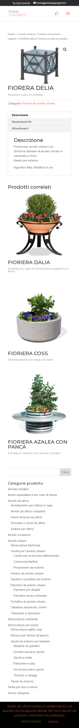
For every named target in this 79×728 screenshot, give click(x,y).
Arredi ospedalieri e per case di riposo (32, 494)
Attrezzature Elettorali (25, 545)
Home (11, 34)
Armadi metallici (18, 489)
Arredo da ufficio (18, 500)
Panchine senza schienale (30, 595)
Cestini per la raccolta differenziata (36, 555)
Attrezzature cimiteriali (23, 619)
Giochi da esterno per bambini (30, 641)
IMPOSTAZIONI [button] (31, 721)
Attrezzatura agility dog (26, 629)
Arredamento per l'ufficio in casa (31, 505)
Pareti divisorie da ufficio (26, 517)
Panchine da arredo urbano (28, 585)
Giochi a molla (23, 657)
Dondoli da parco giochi (29, 651)
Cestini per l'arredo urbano (28, 551)
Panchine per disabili (27, 589)
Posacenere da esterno (29, 567)
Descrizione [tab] (20, 115)
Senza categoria (18, 693)
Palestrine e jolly (24, 663)
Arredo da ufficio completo (28, 511)
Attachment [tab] (20, 128)
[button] (65, 49)
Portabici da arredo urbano (28, 601)
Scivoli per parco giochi (29, 669)
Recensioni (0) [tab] (21, 121)
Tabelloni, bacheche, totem (29, 607)
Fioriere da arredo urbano (38, 103)
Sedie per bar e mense (23, 687)
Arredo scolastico (19, 534)
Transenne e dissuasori (25, 613)
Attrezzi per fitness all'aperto (30, 635)
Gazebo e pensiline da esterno (31, 579)
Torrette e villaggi (25, 675)
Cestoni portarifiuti (26, 561)
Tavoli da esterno (22, 681)
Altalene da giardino (27, 645)
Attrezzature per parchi (23, 625)
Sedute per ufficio (22, 528)
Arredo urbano (26, 34)
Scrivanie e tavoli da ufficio (28, 523)
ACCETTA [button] (53, 721)
